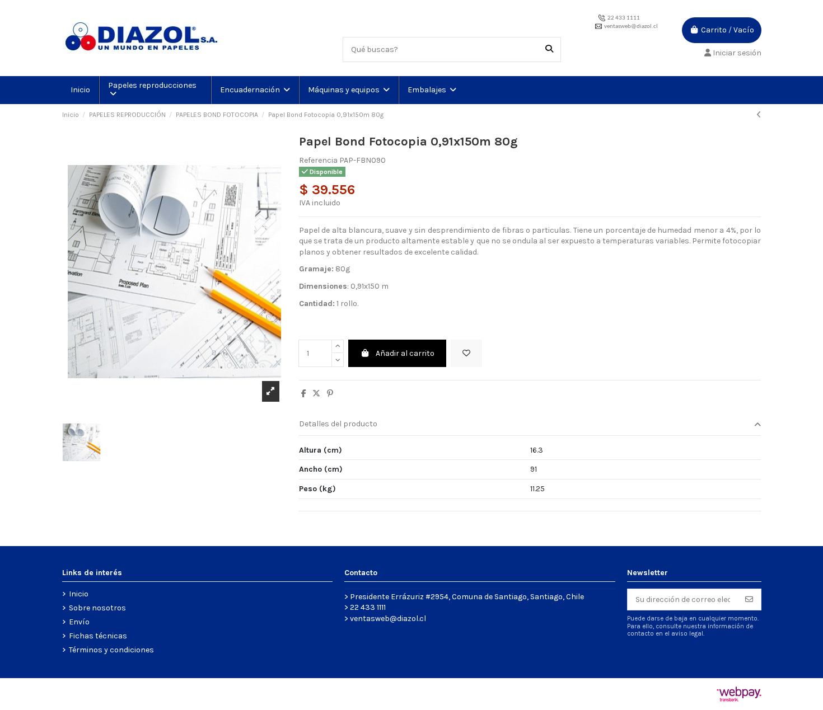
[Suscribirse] (749, 599)
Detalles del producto (338, 424)
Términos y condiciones (111, 650)
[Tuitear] (316, 393)
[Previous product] (758, 115)
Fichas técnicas (98, 636)
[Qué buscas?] (549, 49)
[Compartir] (303, 393)
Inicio (78, 594)
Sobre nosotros (97, 608)
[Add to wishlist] (466, 353)
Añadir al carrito (405, 353)
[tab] (530, 425)
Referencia (318, 160)
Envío (79, 622)
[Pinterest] (330, 393)
